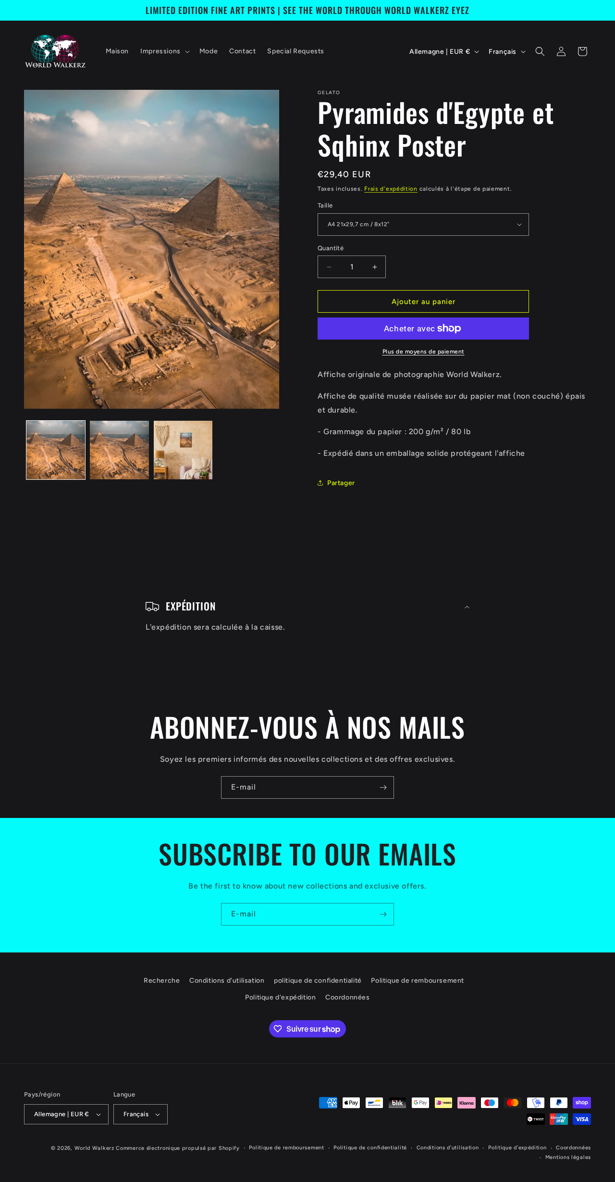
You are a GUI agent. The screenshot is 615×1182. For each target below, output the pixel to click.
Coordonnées (347, 997)
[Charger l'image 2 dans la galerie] (119, 450)
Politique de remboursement (417, 980)
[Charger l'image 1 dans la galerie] (55, 450)
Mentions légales (568, 1157)
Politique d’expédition (517, 1148)
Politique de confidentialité (370, 1148)
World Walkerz (94, 1148)
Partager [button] (341, 483)
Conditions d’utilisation (448, 1148)
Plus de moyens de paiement (423, 351)
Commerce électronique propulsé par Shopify (177, 1148)
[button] (164, 51)
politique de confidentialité (318, 980)
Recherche (162, 980)
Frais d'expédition (391, 188)
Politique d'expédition (280, 997)
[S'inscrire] (383, 787)
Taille (325, 205)
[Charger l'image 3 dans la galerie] (183, 450)
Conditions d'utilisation (226, 980)
